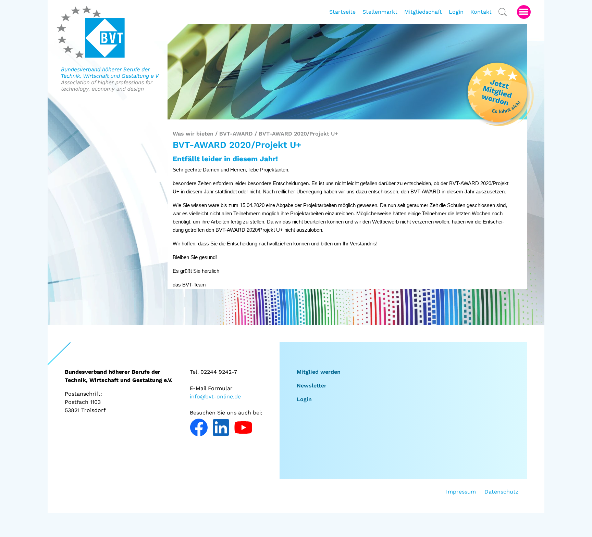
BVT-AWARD (236, 133)
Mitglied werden (319, 372)
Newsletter (311, 385)
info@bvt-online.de (215, 396)
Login (304, 399)
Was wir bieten (193, 133)
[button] (524, 12)
